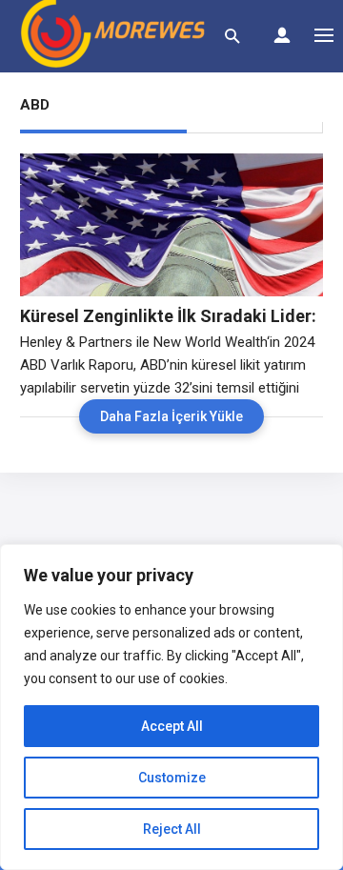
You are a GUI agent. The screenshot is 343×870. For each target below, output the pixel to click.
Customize (172, 777)
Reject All (172, 829)
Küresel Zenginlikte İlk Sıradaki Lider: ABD (168, 316)
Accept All (172, 726)
